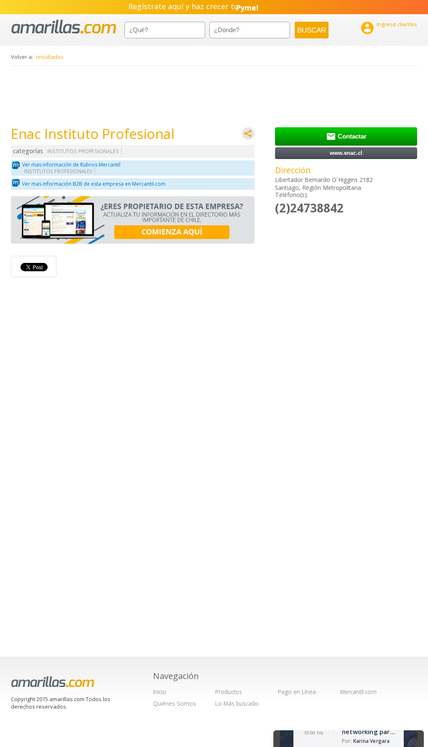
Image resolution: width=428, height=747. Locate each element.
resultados (50, 57)
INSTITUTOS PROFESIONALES (83, 151)
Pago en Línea (297, 692)
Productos (228, 692)
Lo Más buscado (237, 703)
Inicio (159, 692)
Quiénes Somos (174, 703)
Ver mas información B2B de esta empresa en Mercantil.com (94, 183)
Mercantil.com (358, 692)
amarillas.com (64, 27)
